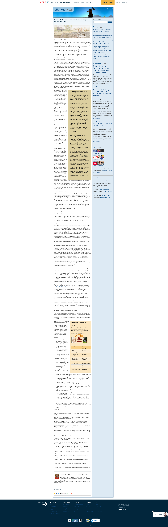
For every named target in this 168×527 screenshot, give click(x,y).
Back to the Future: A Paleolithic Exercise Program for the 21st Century (102, 31)
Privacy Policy (99, 506)
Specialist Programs (67, 509)
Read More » (96, 86)
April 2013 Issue (97, 153)
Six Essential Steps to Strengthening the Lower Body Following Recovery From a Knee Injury (103, 41)
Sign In (123, 2)
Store (75, 511)
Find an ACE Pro (77, 509)
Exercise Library (77, 506)
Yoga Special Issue (98, 159)
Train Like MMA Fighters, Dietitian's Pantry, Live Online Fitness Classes (101, 69)
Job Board (65, 506)
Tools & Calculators (77, 508)
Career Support (66, 504)
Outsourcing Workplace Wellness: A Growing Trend (102, 123)
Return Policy (98, 508)
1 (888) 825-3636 (121, 507)
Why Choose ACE (52, 504)
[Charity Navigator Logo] (75, 520)
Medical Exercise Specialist (54, 513)
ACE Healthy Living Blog (78, 504)
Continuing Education (67, 508)
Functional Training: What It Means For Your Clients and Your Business (102, 92)
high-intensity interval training (62, 286)
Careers (87, 509)
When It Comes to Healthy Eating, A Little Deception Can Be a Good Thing (103, 56)
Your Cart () (118, 2)
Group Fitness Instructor (54, 511)
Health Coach (52, 509)
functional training (75, 379)
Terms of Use (98, 504)
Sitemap (97, 509)
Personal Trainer (52, 508)
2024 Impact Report (90, 511)
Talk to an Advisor (107, 2)
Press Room (88, 508)
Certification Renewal (67, 511)
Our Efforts (88, 506)
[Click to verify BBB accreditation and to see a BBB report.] (82, 520)
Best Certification (52, 506)
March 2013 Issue (98, 165)
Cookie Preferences (100, 511)
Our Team (87, 504)
